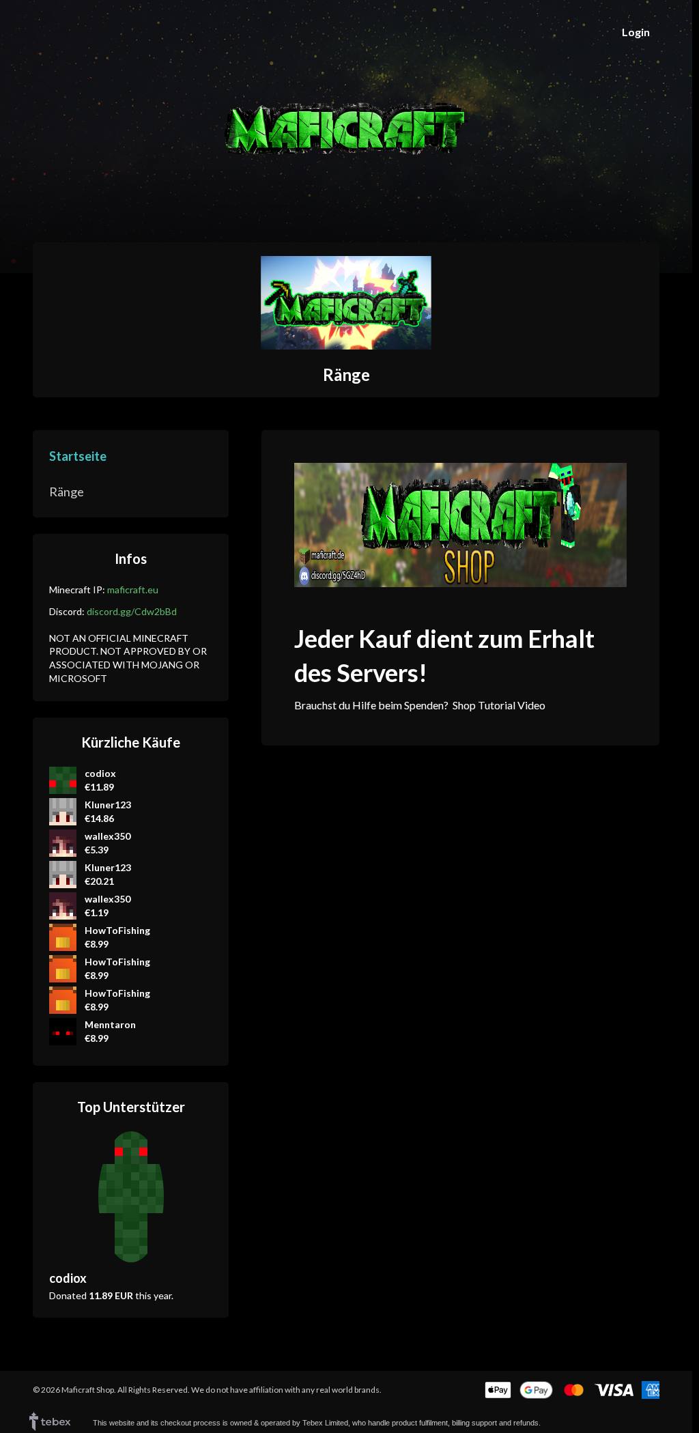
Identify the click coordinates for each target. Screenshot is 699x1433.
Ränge (346, 374)
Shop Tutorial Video (499, 704)
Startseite (77, 456)
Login (636, 31)
